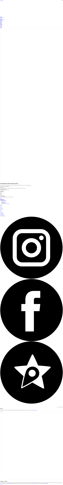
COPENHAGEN (3, 200)
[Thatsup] (31, 403)
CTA (0, 411)
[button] (0, 26)
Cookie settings (1, 213)
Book (0, 204)
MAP (0, 210)
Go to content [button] (1, 0)
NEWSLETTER (2, 214)
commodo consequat (34, 482)
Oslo (1, 198)
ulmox (1, 191)
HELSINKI (2, 199)
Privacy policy (1, 212)
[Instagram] (31, 278)
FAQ (0, 211)
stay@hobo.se (4, 202)
